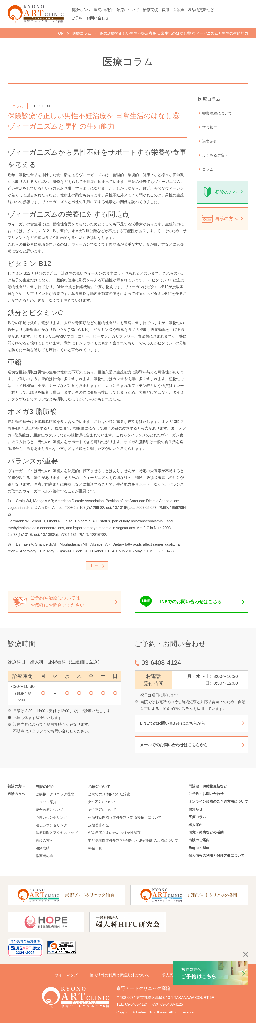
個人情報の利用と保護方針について (217, 855)
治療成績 (43, 848)
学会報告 (209, 127)
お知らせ (196, 809)
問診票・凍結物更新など (193, 10)
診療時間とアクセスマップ (57, 833)
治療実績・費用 (156, 10)
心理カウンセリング (51, 817)
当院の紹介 (103, 10)
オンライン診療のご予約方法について (218, 801)
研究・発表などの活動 (206, 832)
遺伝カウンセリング (51, 825)
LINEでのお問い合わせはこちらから (172, 723)
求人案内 (196, 825)
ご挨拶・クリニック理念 (55, 794)
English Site (199, 848)
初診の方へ (81, 10)
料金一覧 (95, 848)
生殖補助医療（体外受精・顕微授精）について (125, 817)
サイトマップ (66, 975)
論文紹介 (209, 141)
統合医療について (50, 810)
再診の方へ (226, 218)
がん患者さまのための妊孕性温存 (114, 833)
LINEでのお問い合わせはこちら (190, 601)
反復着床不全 (98, 825)
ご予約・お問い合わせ (90, 18)
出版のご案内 (201, 840)
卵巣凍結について (217, 113)
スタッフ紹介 (46, 802)
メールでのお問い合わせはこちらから (174, 745)
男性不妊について (102, 810)
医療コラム (209, 99)
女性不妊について (102, 802)
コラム (208, 169)
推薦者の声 (44, 856)
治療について (128, 10)
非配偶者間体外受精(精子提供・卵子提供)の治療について (133, 840)
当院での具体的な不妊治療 (109, 794)
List (94, 566)
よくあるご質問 (215, 155)
